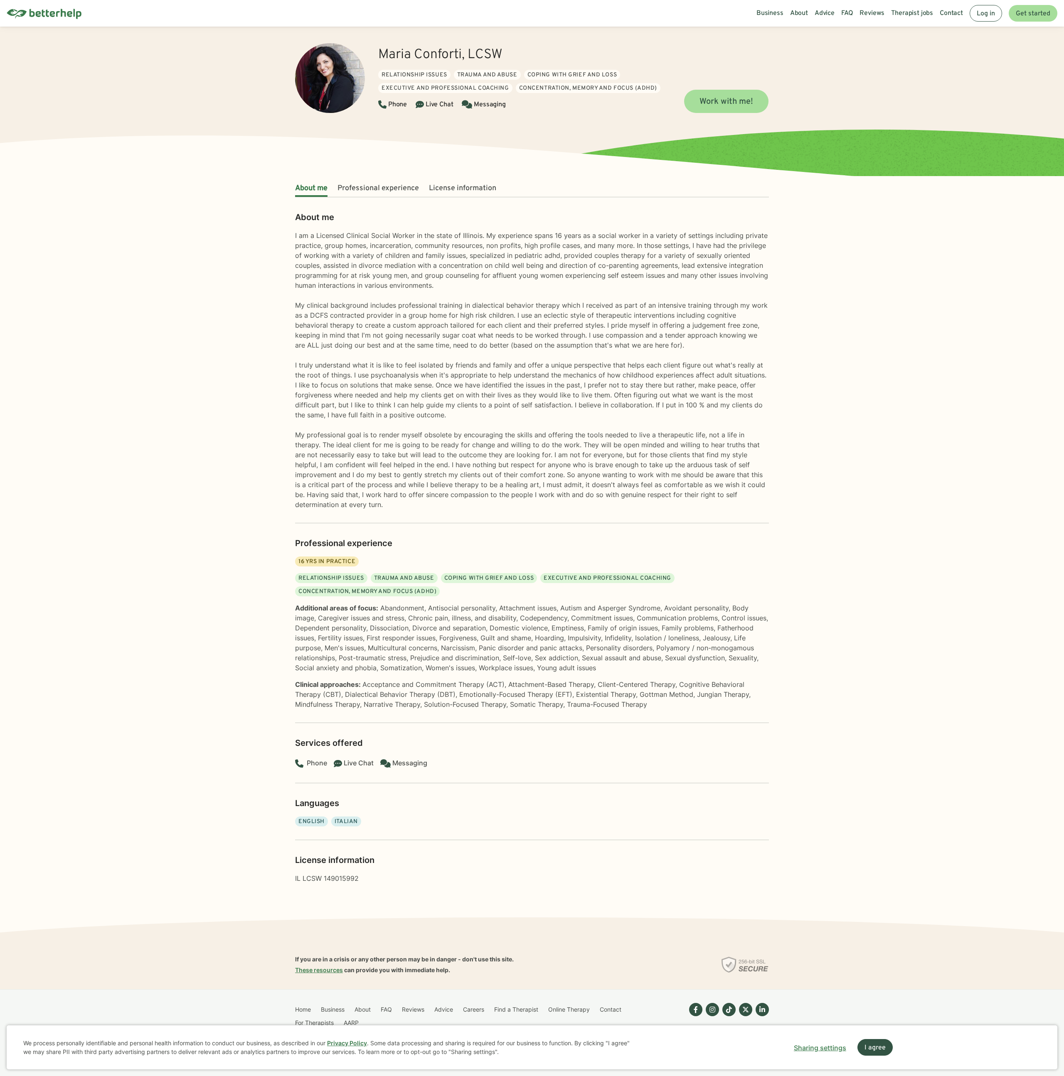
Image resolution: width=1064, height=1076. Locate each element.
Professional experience (378, 188)
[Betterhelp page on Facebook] (694, 1016)
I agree (875, 1048)
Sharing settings (820, 1048)
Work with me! (726, 101)
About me (311, 188)
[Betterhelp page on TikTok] (727, 1016)
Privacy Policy (347, 1043)
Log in (986, 14)
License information (462, 188)
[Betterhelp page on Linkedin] (760, 1016)
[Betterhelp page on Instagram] (710, 1016)
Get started (1033, 14)
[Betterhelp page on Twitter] (744, 1016)
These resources (319, 969)
